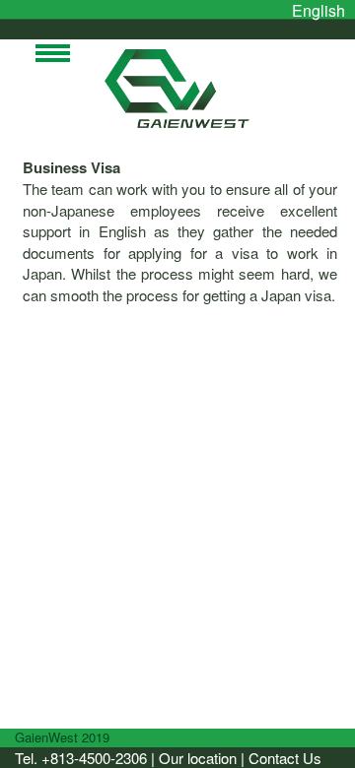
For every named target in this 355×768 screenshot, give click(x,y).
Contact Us (284, 757)
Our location (198, 757)
